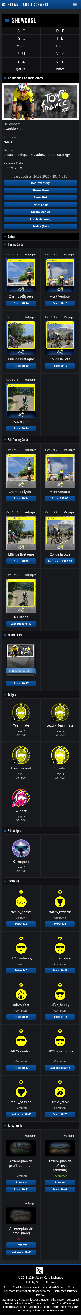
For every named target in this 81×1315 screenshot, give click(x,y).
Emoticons (13, 881)
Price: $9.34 (21, 498)
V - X (60, 53)
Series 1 (12, 237)
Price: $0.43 (60, 970)
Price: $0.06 (60, 1189)
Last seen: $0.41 (21, 1114)
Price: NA (21, 924)
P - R (60, 45)
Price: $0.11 (60, 303)
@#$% (21, 68)
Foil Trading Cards (18, 440)
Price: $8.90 (21, 561)
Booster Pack (15, 635)
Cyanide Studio (15, 128)
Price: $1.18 (60, 1017)
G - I (21, 38)
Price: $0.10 (21, 366)
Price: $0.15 (21, 1017)
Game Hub (41, 197)
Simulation (36, 155)
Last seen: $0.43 (21, 1252)
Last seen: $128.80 (60, 561)
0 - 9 (59, 61)
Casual (9, 155)
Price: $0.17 (21, 1068)
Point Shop (40, 205)
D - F (60, 30)
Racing (21, 155)
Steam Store (40, 190)
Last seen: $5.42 (21, 624)
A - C (21, 30)
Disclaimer (59, 1291)
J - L (60, 38)
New (60, 68)
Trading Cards (15, 244)
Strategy (63, 155)
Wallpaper (30, 254)
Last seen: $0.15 (60, 1068)
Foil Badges (14, 831)
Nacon (8, 141)
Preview (21, 1182)
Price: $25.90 (60, 498)
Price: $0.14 (21, 303)
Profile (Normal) (40, 219)
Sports (50, 155)
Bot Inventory (40, 183)
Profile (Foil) (40, 226)
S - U (21, 53)
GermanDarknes (46, 1282)
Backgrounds (15, 1125)
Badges (12, 695)
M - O (21, 45)
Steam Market (40, 212)
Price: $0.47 (21, 683)
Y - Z (21, 61)
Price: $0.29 (60, 1114)
